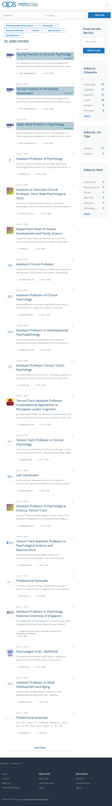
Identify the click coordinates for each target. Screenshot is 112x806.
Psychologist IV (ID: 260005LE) (37, 651)
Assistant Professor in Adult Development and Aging (35, 684)
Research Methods (14, 30)
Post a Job (43, 778)
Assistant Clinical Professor (35, 264)
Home (4, 774)
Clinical (35, 30)
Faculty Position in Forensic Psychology (44, 54)
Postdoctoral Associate (32, 580)
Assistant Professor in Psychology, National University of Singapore (40, 613)
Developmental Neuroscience (19, 25)
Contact (5, 778)
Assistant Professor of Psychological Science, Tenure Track (41, 508)
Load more (40, 747)
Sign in (42, 787)
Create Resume (83, 783)
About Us (6, 783)
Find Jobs (99, 15)
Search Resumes (46, 783)
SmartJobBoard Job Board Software (35, 799)
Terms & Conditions (11, 787)
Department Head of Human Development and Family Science (39, 231)
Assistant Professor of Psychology (39, 159)
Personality (47, 25)
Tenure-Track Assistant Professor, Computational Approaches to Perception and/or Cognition (39, 404)
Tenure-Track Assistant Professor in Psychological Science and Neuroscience (41, 545)
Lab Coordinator (27, 475)
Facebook (15, 763)
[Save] (70, 49)
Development (12, 35)
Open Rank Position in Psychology (40, 124)
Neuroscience (54, 30)
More (87, 116)
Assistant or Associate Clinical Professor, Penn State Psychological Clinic (41, 193)
